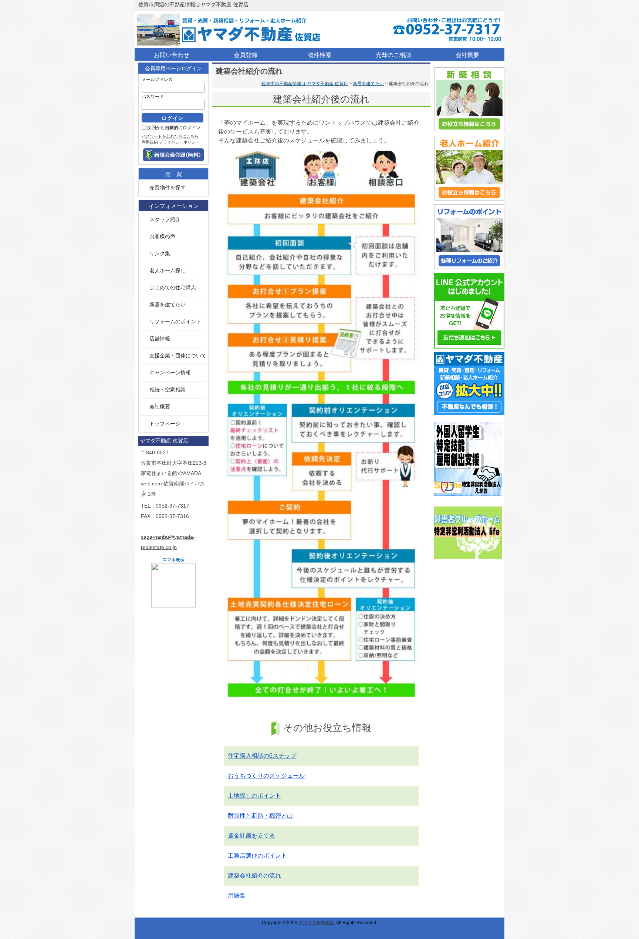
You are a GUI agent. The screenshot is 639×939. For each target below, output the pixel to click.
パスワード (153, 96)
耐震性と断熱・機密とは (260, 815)
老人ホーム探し (167, 270)
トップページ (164, 424)
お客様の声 (162, 236)
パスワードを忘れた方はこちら (170, 136)
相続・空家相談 (167, 390)
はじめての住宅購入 (172, 287)
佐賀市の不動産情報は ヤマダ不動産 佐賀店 (304, 83)
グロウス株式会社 (316, 922)
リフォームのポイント (175, 321)
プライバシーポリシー (179, 142)
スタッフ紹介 (164, 219)
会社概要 (159, 407)
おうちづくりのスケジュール (266, 776)
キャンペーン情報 (170, 373)
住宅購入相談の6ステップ (262, 756)
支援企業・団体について (177, 356)
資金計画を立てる (251, 835)
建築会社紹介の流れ (254, 875)
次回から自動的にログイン (173, 127)
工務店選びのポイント (257, 855)
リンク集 (159, 253)
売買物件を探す (167, 188)
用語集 (237, 895)
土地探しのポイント (254, 795)
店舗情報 (159, 338)
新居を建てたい (368, 83)
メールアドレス (157, 79)
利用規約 (150, 142)
